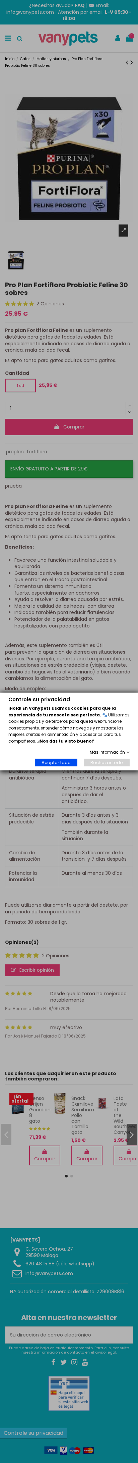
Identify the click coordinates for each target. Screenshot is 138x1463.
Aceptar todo (56, 762)
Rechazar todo (106, 762)
